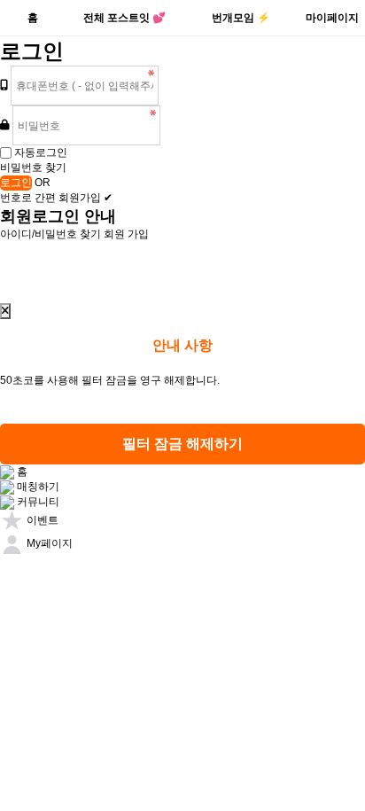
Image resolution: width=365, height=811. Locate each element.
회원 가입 (126, 234)
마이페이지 (332, 18)
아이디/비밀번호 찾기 (50, 234)
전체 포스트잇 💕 (124, 18)
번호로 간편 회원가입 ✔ (56, 197)
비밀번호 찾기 (33, 167)
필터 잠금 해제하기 (182, 443)
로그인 (16, 182)
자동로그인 (40, 152)
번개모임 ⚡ (241, 18)
